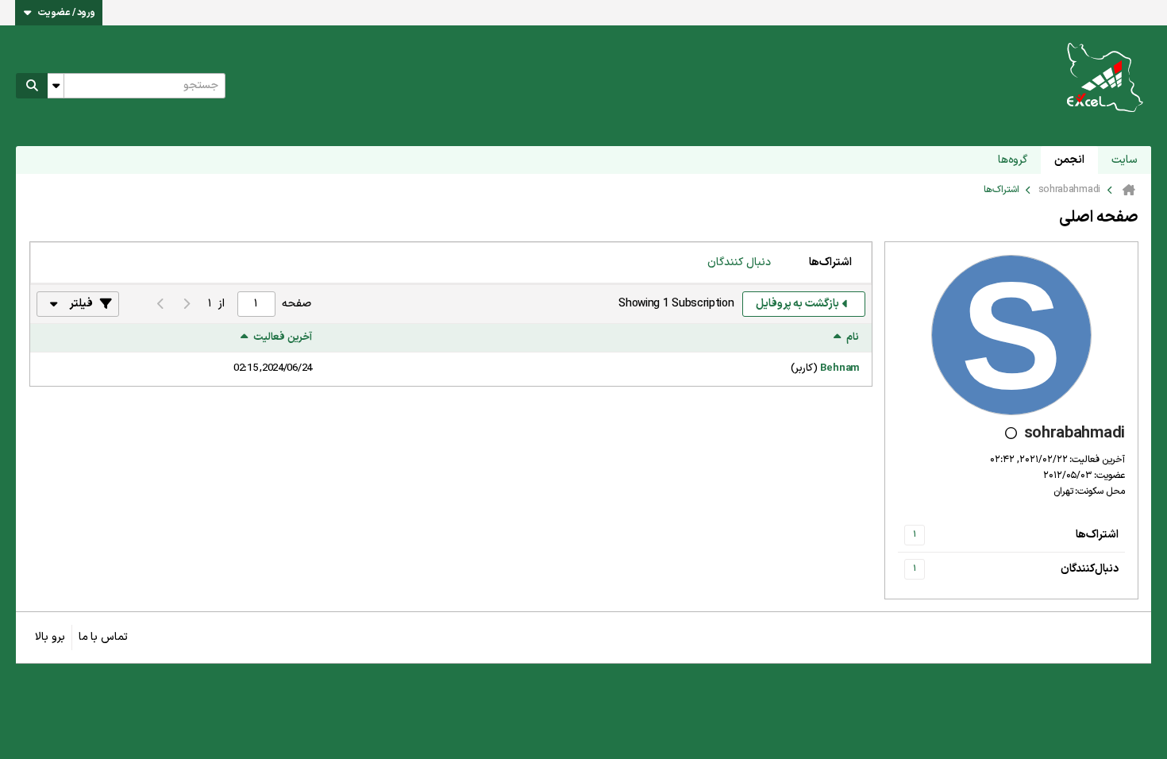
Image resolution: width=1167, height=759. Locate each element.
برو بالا (50, 637)
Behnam (839, 368)
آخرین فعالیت (282, 337)
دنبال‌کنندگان (1090, 569)
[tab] (830, 263)
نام (852, 337)
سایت (1124, 160)
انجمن (1069, 160)
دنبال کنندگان (739, 262)
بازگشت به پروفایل (797, 303)
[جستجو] (32, 85)
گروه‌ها (1012, 160)
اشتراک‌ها (1097, 534)
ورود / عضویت (66, 13)
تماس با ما (103, 637)
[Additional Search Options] (55, 85)
